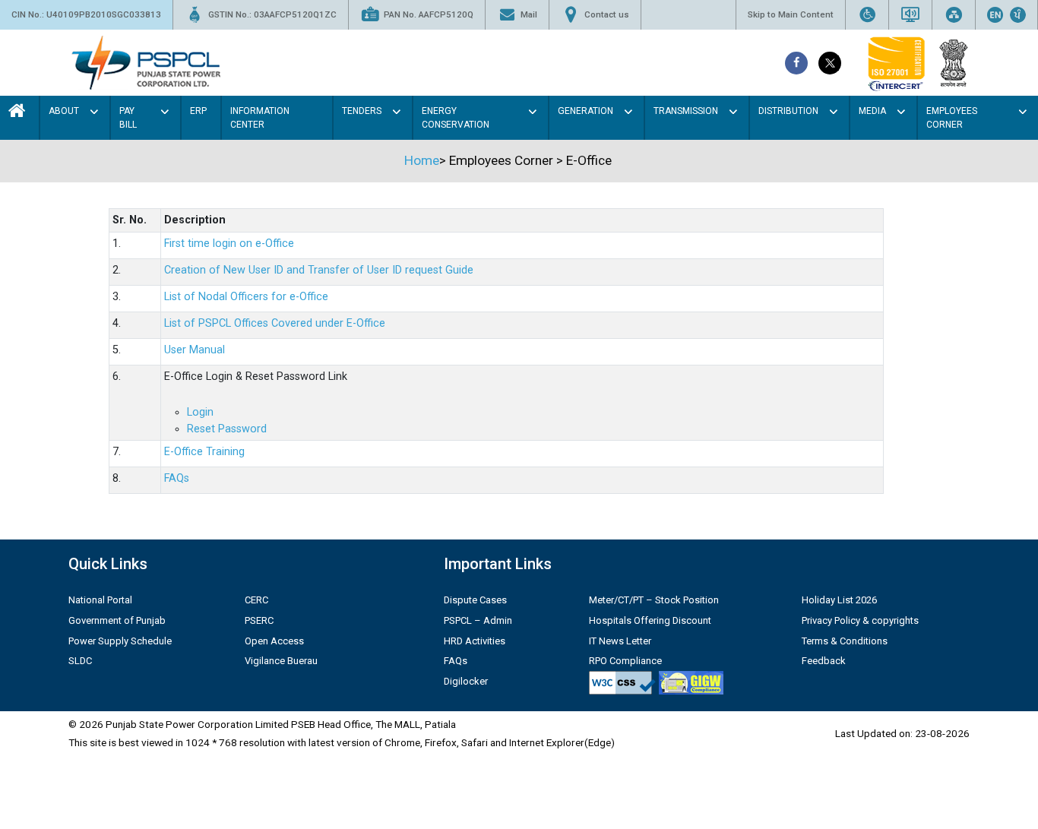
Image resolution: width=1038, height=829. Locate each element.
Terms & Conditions (845, 641)
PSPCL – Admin (478, 620)
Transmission (685, 111)
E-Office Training (204, 451)
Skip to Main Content (791, 14)
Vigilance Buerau (281, 660)
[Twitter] (829, 63)
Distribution (788, 111)
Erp (198, 111)
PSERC (259, 620)
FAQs (176, 478)
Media (872, 111)
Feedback (824, 660)
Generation (585, 111)
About (64, 111)
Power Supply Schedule (120, 641)
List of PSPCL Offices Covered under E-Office (274, 323)
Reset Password (227, 428)
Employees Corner (951, 118)
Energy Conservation (455, 118)
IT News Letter (620, 641)
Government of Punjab (117, 620)
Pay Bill (128, 118)
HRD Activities (474, 641)
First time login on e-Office (229, 243)
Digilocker (466, 681)
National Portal (100, 600)
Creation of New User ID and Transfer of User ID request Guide (318, 270)
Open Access (274, 641)
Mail (529, 14)
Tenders (361, 111)
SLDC (80, 660)
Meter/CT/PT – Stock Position (654, 600)
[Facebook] (796, 63)
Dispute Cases (475, 600)
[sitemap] (954, 14)
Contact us (606, 14)
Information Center (260, 118)
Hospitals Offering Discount (650, 620)
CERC (256, 600)
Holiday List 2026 (839, 600)
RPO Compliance (625, 660)
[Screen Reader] (910, 14)
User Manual (194, 349)
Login (200, 412)
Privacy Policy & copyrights (860, 620)
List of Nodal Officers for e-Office (246, 296)
